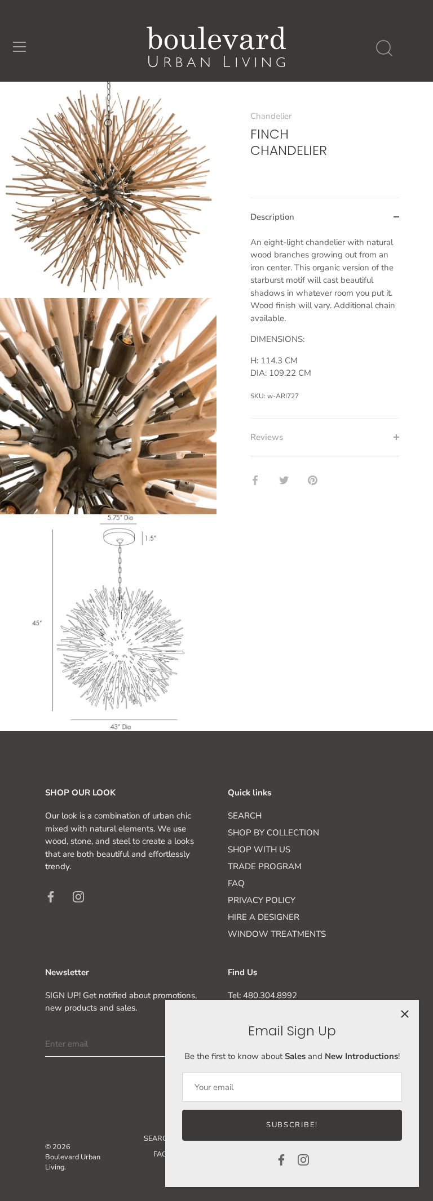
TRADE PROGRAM (265, 866)
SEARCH (245, 815)
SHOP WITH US (259, 849)
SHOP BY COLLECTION (273, 832)
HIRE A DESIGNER (263, 917)
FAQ (236, 883)
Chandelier (270, 116)
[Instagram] (303, 1159)
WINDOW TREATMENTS (277, 934)
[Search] (384, 48)
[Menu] (19, 46)
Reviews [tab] (266, 437)
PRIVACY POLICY (261, 900)
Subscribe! (292, 1125)
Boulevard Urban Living (72, 1162)
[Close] (404, 1014)
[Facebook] (281, 1159)
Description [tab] (272, 217)
